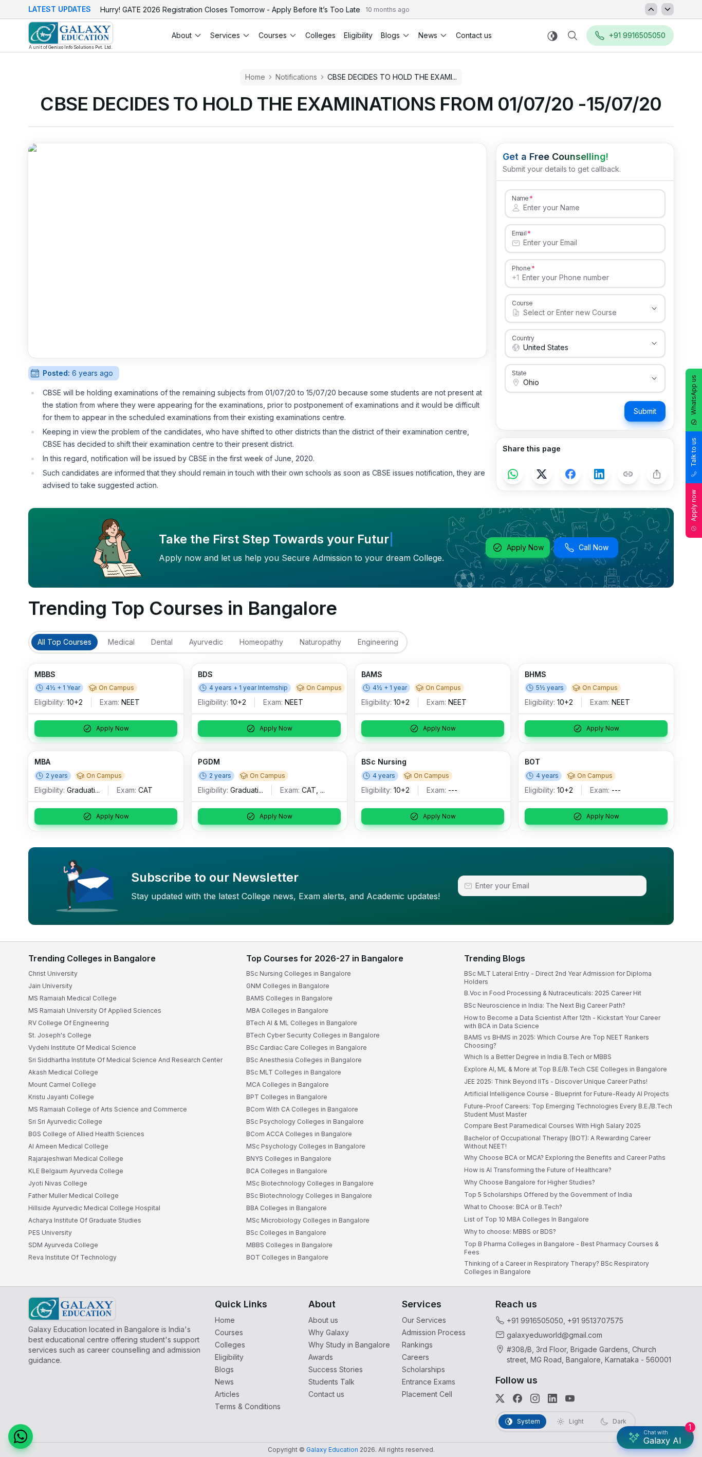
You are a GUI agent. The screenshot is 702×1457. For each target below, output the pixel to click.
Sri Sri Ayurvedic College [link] (65, 1121)
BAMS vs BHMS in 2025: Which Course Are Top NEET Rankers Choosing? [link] (556, 1041)
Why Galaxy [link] (328, 1332)
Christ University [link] (53, 973)
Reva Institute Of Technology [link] (72, 1257)
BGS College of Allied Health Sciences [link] (86, 1134)
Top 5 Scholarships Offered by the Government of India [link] (548, 1194)
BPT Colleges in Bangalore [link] (286, 1097)
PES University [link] (50, 1232)
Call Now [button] (593, 547)
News (427, 35)
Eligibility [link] (358, 35)
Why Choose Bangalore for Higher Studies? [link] (529, 1182)
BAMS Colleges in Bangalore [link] (289, 998)
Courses (272, 35)
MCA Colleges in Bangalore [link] (287, 1084)
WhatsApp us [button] (693, 395)
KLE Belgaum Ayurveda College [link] (75, 1171)
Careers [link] (415, 1357)
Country (523, 337)
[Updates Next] (667, 9)
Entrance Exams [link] (428, 1381)
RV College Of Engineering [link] (68, 1023)
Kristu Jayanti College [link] (61, 1097)
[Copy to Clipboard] (628, 474)
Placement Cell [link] (427, 1394)
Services (225, 35)
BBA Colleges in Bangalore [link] (286, 1208)
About (182, 35)
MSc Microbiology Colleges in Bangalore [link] (308, 1220)
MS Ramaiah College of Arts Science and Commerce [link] (107, 1109)
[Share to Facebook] (570, 474)
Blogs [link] (224, 1369)
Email (519, 232)
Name (520, 198)
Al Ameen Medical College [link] (68, 1146)
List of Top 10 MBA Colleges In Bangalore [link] (526, 1219)
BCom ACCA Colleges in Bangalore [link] (299, 1134)
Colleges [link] (320, 35)
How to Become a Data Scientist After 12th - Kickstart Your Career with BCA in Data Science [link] (562, 1022)
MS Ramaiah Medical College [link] (72, 998)
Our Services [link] (424, 1320)
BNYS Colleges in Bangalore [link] (288, 1158)
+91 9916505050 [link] (535, 1320)
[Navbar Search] (572, 35)
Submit (645, 411)
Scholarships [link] (423, 1369)
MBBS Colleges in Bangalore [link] (289, 1245)
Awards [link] (320, 1357)
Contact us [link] (474, 35)
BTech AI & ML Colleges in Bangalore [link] (301, 1023)
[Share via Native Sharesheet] (656, 474)
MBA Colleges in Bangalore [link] (287, 1010)
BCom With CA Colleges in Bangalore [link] (302, 1109)
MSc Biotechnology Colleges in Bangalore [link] (310, 1183)
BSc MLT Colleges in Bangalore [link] (293, 1072)
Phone (521, 267)
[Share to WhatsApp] (513, 474)
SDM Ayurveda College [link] (63, 1245)
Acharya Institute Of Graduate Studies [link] (84, 1220)
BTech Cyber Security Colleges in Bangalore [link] (313, 1035)
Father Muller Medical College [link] (73, 1195)
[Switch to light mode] (552, 36)
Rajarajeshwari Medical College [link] (75, 1158)
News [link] (224, 1381)
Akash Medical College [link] (63, 1072)
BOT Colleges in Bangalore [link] (287, 1257)
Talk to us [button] (693, 452)
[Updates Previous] (651, 9)
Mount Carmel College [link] (62, 1084)
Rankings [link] (417, 1344)
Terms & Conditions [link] (248, 1406)
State (519, 372)
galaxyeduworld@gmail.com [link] (554, 1335)
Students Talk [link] (331, 1381)
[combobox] (575, 312)
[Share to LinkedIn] (599, 474)
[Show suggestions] (654, 308)
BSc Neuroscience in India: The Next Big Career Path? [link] (544, 1005)
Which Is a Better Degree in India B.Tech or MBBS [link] (538, 1057)
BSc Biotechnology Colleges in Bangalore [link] (309, 1195)
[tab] (64, 642)
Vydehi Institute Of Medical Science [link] (82, 1047)
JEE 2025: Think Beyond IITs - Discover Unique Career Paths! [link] (556, 1081)
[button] (20, 1436)
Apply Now (525, 547)
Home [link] (225, 1320)
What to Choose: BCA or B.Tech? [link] (513, 1207)
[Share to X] (541, 474)
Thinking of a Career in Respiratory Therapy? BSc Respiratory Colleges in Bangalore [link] (556, 1268)
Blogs (390, 35)
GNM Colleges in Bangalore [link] (287, 986)
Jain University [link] (50, 986)
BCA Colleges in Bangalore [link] (286, 1171)
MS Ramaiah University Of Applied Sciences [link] (94, 1010)
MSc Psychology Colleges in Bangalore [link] (305, 1146)
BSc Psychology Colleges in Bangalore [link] (305, 1121)
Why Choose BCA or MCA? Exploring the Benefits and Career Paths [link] (565, 1157)
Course (522, 302)
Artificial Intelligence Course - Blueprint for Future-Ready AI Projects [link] (566, 1094)
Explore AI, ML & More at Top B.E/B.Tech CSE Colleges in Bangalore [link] (565, 1069)
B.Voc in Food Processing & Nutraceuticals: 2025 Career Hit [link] (552, 993)
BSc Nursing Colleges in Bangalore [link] (298, 973)
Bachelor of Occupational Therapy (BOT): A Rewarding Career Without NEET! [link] (557, 1142)
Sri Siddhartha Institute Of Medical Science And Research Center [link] (125, 1060)
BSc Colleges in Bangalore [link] (286, 1232)
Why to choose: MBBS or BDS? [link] (510, 1231)
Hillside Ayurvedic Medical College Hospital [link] (94, 1208)
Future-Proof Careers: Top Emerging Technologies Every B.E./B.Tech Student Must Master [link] (568, 1110)
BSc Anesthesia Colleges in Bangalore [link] (304, 1060)
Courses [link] (229, 1332)
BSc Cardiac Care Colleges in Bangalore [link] (306, 1047)
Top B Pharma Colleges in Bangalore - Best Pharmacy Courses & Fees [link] (561, 1248)
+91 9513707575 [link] (595, 1320)
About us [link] (323, 1320)
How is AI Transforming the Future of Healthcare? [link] (538, 1170)
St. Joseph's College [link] (59, 1035)
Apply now (693, 505)
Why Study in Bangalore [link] (349, 1344)
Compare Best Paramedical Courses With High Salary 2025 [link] (552, 1126)
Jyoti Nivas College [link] (57, 1183)
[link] (70, 36)
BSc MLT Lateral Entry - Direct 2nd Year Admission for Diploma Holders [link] (558, 978)
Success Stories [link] (335, 1369)
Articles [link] (227, 1394)
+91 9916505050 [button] (637, 35)
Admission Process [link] (434, 1332)
